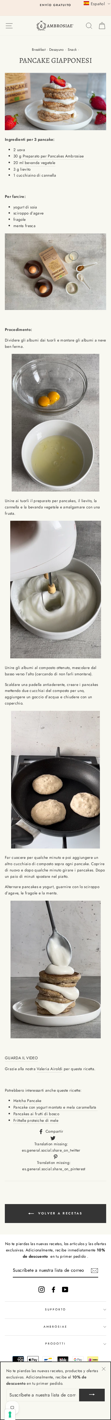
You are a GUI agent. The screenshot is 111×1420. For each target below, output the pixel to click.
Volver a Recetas (59, 1213)
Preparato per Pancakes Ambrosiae (53, 156)
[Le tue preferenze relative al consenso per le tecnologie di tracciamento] (10, 1414)
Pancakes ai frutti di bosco (36, 1114)
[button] (97, 3)
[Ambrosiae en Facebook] (53, 1289)
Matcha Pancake (27, 1100)
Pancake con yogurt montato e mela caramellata (55, 1107)
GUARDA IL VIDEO (21, 1058)
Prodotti (55, 1343)
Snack (72, 49)
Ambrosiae (56, 1327)
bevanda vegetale (40, 162)
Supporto (55, 1309)
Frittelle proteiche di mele (35, 1120)
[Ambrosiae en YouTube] (65, 1289)
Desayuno (56, 49)
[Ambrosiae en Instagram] (41, 1289)
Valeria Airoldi (49, 1069)
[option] (55, 5)
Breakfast (39, 49)
